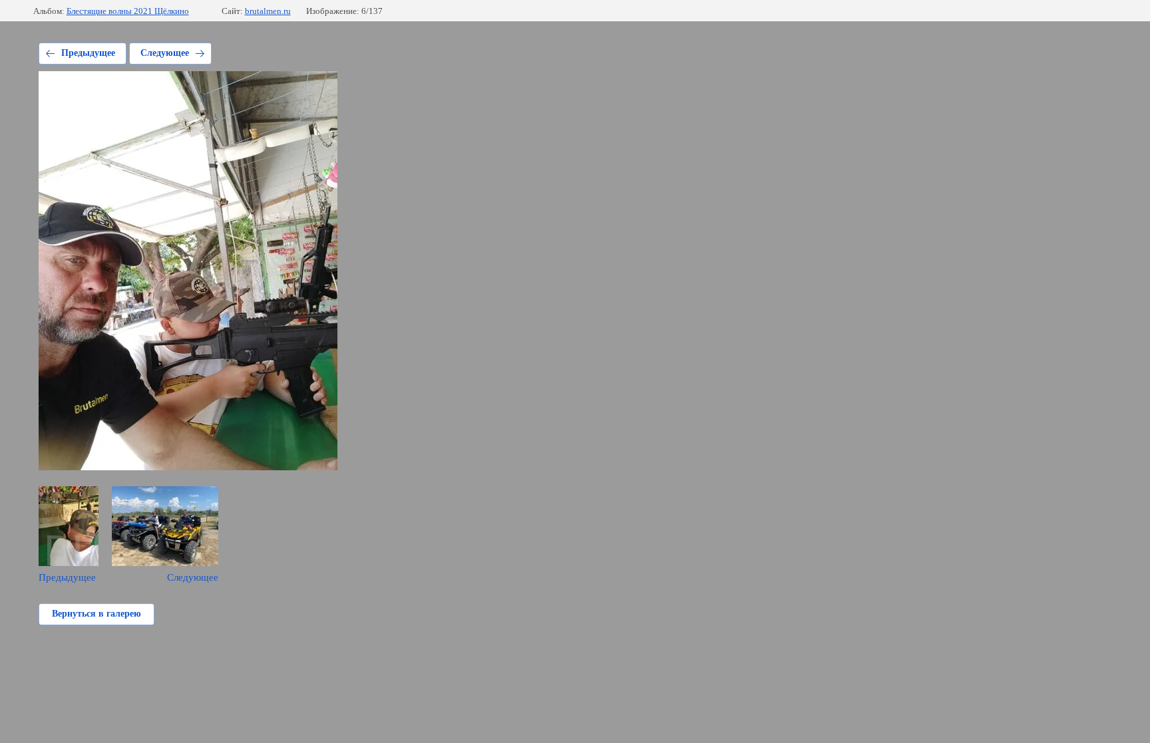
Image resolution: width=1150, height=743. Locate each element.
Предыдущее (88, 53)
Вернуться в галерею (96, 614)
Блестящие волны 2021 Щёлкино (128, 11)
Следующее (164, 53)
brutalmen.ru (268, 11)
